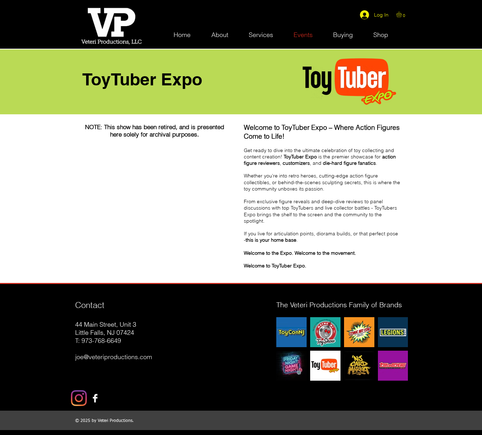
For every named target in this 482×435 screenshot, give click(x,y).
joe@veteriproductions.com (113, 357)
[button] (402, 14)
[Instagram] (79, 398)
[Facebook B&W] (95, 398)
